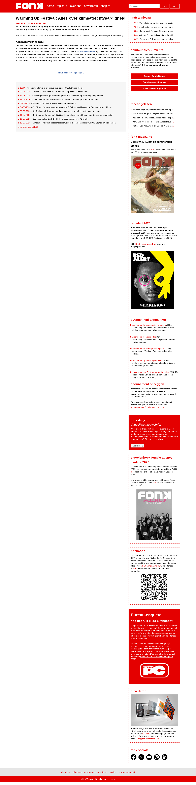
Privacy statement (127, 772)
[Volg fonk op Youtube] (149, 758)
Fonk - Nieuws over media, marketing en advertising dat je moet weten (30, 6)
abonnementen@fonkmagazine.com (147, 407)
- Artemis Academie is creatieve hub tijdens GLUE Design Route (52, 88)
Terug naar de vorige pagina (71, 73)
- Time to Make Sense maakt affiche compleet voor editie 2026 (54, 92)
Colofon (113, 772)
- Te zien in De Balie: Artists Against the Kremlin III (48, 103)
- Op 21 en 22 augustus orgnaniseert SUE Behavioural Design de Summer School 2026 (65, 107)
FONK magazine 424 (151, 566)
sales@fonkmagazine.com (147, 739)
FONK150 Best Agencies (154, 88)
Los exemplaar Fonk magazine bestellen (150, 372)
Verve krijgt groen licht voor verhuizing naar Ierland (162, 23)
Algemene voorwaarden (84, 772)
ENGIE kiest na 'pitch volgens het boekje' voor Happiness (158, 114)
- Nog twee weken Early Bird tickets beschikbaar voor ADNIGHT (54, 119)
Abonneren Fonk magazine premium (149, 325)
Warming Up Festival (86, 51)
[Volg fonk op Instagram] (157, 758)
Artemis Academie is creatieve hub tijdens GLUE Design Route (167, 35)
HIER (153, 149)
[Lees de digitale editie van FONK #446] (154, 185)
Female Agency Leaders (154, 82)
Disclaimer (65, 772)
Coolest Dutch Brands (154, 76)
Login (175, 6)
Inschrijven (137, 446)
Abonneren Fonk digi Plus (144, 337)
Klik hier (146, 733)
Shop (104, 5)
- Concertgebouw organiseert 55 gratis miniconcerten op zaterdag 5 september (61, 95)
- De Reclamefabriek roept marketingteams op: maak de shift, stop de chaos (60, 111)
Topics (60, 5)
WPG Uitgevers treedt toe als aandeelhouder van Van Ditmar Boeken (163, 122)
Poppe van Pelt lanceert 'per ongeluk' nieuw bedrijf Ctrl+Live (166, 39)
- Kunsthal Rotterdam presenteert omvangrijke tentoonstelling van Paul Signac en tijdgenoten (68, 123)
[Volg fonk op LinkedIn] (164, 758)
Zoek (165, 6)
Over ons (75, 5)
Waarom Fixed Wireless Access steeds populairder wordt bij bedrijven (163, 118)
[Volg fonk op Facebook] (133, 758)
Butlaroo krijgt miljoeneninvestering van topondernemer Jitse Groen (163, 110)
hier (172, 431)
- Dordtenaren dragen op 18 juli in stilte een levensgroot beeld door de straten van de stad (66, 115)
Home (50, 5)
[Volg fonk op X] (141, 758)
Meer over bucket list (27, 127)
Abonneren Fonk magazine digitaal (148, 348)
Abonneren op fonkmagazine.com (147, 360)
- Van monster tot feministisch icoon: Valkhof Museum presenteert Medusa (59, 99)
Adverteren (91, 5)
